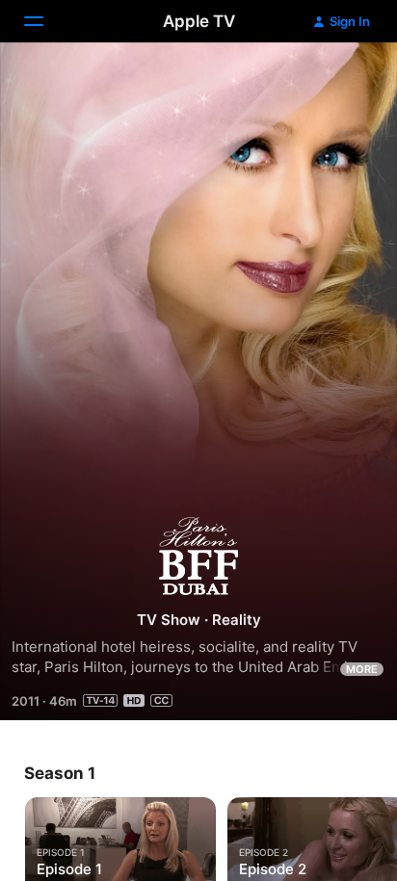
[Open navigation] (45, 21)
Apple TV (199, 21)
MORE (362, 669)
